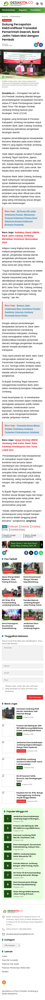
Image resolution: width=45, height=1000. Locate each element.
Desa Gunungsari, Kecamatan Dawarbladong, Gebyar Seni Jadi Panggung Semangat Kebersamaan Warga (10, 626)
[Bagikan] (41, 45)
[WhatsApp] (41, 553)
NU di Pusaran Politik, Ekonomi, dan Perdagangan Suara (29, 778)
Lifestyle (6, 618)
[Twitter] (31, 553)
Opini (18, 784)
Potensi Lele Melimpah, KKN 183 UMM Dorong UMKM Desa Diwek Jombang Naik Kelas (29, 728)
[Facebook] (26, 553)
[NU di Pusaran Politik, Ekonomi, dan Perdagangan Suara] (8, 780)
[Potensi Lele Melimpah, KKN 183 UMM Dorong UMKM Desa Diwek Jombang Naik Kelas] (8, 730)
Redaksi (5, 972)
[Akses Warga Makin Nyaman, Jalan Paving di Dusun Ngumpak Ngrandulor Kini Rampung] (12, 568)
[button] (37, 3)
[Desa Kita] (17, 4)
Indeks (4, 956)
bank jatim (14, 527)
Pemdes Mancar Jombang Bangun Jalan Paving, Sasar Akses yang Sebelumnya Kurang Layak (33, 602)
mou (6, 530)
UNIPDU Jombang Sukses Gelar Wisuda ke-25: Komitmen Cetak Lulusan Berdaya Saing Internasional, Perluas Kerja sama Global (26, 855)
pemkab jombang (18, 530)
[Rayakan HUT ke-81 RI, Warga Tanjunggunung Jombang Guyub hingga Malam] (8, 797)
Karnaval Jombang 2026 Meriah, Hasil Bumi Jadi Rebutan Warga (27, 711)
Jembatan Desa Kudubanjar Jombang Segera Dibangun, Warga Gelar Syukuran (32, 626)
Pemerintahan (7, 20)
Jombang (36, 527)
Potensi (19, 717)
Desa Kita (5, 44)
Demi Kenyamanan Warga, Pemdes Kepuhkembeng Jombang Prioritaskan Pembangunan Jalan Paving (33, 579)
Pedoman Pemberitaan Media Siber (16, 968)
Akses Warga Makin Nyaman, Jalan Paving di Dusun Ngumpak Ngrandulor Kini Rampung (11, 579)
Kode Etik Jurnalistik (10, 960)
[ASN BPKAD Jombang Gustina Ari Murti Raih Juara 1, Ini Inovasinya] (8, 764)
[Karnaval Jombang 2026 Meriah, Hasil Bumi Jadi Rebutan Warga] (8, 713)
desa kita (25, 527)
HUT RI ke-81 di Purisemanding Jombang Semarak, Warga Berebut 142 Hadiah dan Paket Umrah (11, 602)
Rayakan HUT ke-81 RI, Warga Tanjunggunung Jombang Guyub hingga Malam (29, 795)
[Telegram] (36, 553)
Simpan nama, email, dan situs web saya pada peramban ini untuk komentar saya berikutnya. (21, 688)
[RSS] (4, 982)
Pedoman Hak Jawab (10, 964)
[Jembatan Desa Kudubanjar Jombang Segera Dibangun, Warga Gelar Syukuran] (33, 615)
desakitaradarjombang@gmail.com (20, 934)
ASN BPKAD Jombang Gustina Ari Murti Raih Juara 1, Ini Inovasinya (29, 761)
